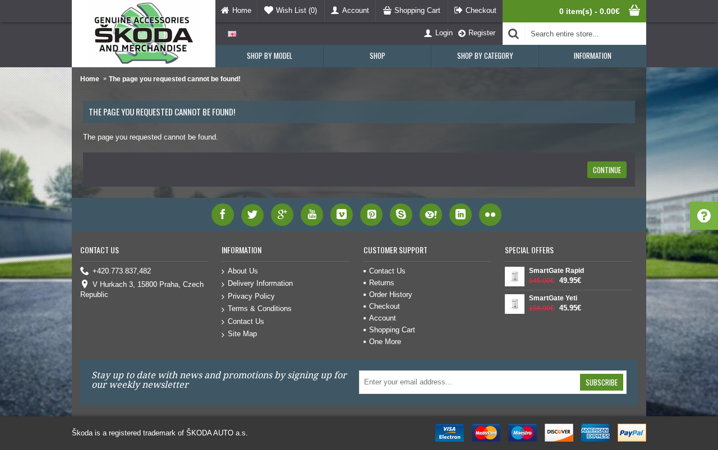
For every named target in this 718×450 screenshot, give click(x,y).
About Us (243, 271)
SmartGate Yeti (553, 298)
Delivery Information (260, 283)
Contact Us (246, 321)
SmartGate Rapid (556, 271)
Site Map (242, 334)
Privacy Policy (251, 296)
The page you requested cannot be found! (175, 79)
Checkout (384, 306)
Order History (390, 294)
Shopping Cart (392, 330)
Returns (381, 283)
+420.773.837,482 (122, 271)
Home (89, 79)
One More (385, 341)
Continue (607, 169)
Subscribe (602, 382)
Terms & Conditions (260, 308)
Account (382, 318)
